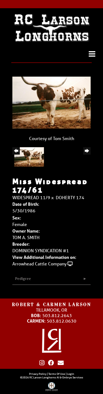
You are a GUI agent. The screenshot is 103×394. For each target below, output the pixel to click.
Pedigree (23, 278)
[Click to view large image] (51, 102)
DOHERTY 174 (70, 197)
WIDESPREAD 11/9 (31, 197)
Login (70, 374)
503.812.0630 (61, 321)
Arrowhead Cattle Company (39, 263)
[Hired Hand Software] (51, 388)
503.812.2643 (57, 315)
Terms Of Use (56, 374)
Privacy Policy (37, 374)
